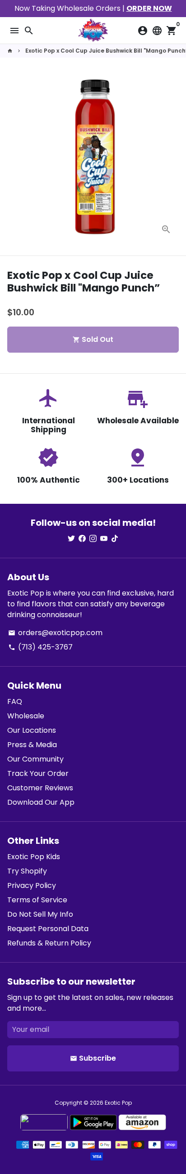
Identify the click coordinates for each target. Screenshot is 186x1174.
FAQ (14, 701)
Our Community (35, 759)
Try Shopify (27, 871)
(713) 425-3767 (40, 647)
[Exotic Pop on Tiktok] (114, 538)
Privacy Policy (31, 885)
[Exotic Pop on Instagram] (93, 538)
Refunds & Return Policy (49, 943)
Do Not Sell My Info (40, 914)
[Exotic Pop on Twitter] (71, 538)
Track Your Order (38, 773)
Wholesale (25, 716)
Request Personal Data (47, 928)
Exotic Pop (118, 1103)
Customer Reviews (40, 788)
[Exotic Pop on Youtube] (103, 538)
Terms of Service (37, 900)
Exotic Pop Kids (33, 856)
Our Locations (31, 730)
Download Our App (40, 802)
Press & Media (32, 744)
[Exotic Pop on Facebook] (82, 538)
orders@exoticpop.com (55, 632)
